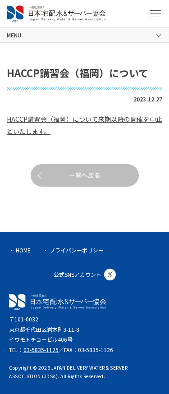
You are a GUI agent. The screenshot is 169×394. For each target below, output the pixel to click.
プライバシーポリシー (77, 250)
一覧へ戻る (84, 174)
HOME (23, 250)
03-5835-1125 (41, 349)
